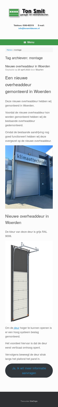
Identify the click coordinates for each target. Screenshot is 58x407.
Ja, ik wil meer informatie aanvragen (29, 370)
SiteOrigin (33, 401)
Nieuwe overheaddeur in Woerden (27, 66)
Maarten (40, 69)
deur (16, 328)
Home (9, 49)
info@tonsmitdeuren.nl (29, 28)
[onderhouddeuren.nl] (29, 13)
